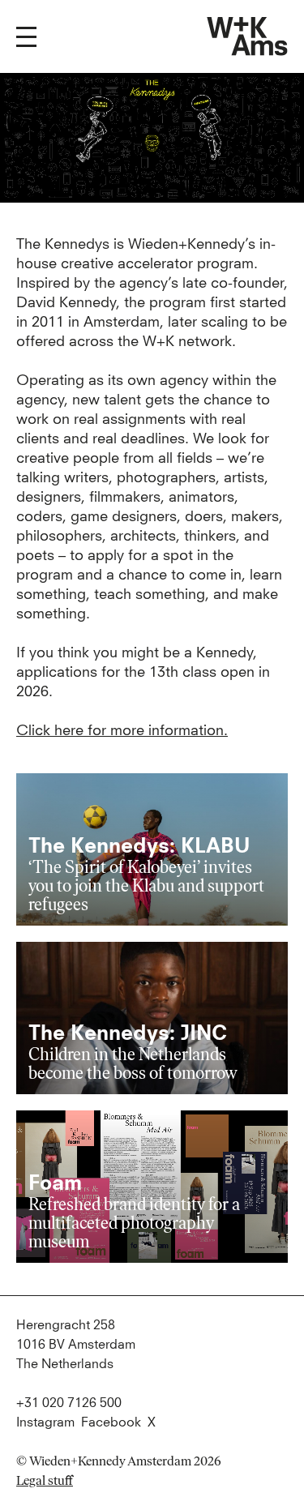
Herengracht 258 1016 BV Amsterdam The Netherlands (75, 1345)
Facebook (111, 1422)
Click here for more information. (122, 731)
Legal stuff (44, 1480)
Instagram (45, 1422)
